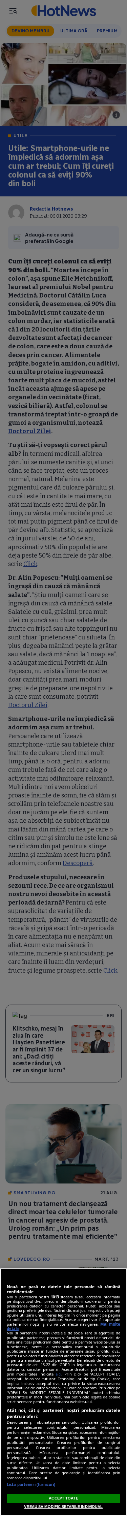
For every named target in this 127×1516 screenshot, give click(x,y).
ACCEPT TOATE (63, 1498)
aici (58, 1374)
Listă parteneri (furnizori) (31, 1484)
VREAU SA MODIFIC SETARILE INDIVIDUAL (63, 1507)
